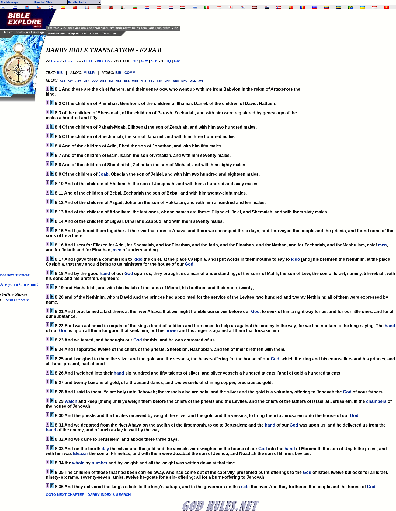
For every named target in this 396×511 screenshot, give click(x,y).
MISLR (89, 73)
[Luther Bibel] (99, 7)
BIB (60, 73)
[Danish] (159, 7)
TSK (159, 80)
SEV (151, 80)
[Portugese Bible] (291, 7)
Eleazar (80, 453)
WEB (135, 80)
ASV (78, 80)
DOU (95, 80)
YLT (111, 80)
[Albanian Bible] (111, 7)
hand (105, 273)
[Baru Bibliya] (219, 7)
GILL (193, 80)
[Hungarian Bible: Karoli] (182, 7)
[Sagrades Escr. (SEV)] (63, 7)
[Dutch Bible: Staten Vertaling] (171, 7)
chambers (376, 401)
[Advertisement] (21, 182)
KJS (62, 80)
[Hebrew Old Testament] (3, 7)
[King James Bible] (51, 7)
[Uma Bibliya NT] (374, 7)
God (189, 264)
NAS (143, 80)
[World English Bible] (39, 7)
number (99, 463)
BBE (127, 80)
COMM (130, 73)
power (171, 330)
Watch (71, 401)
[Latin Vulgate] (27, 7)
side (245, 486)
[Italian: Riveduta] (206, 7)
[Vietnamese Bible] (386, 7)
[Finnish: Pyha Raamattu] (195, 7)
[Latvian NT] (254, 7)
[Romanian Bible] (302, 7)
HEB (118, 80)
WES (176, 80)
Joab (103, 174)
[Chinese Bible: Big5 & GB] (75, 7)
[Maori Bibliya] (267, 7)
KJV (70, 80)
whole (78, 463)
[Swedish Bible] (338, 7)
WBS (103, 80)
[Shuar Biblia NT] (326, 7)
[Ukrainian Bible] (362, 7)
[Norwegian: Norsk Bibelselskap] (278, 7)
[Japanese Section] (230, 7)
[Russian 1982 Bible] (314, 7)
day (105, 448)
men (382, 245)
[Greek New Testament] (15, 7)
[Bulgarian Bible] (135, 7)
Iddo (138, 259)
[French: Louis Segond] (87, 7)
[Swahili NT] (350, 7)
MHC (184, 80)
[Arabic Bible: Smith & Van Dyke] (123, 7)
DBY (86, 80)
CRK (167, 80)
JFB (200, 80)
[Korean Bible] (243, 7)
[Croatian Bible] (147, 7)
